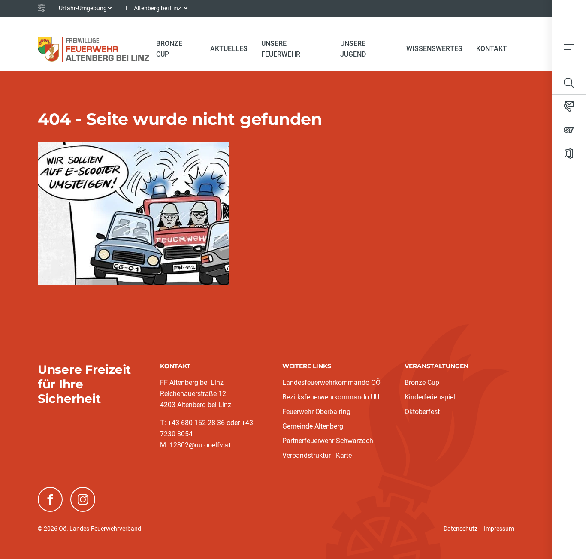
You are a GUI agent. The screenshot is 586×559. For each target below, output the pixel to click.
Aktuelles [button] (229, 49)
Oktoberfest (422, 412)
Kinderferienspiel (430, 397)
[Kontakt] (569, 106)
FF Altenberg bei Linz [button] (154, 8)
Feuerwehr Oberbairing (316, 412)
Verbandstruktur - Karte (317, 455)
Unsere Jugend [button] (353, 48)
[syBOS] (569, 130)
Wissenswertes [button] (434, 49)
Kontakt (491, 49)
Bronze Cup (422, 382)
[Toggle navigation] (569, 49)
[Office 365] (569, 153)
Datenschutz (460, 528)
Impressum (499, 528)
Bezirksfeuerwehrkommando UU (330, 397)
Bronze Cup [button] (169, 48)
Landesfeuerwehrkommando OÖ (331, 382)
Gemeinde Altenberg (312, 426)
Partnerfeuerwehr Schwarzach (327, 441)
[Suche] (569, 82)
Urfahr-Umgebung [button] (83, 8)
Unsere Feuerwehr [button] (280, 48)
